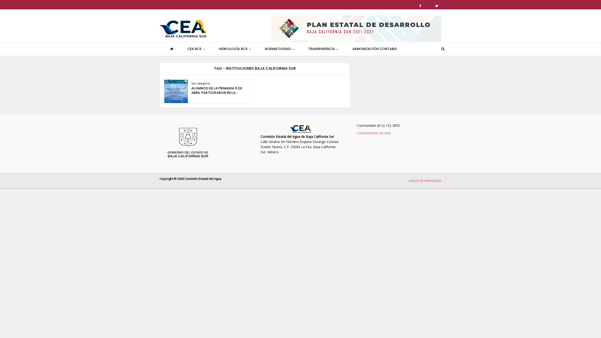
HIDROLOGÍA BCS (233, 48)
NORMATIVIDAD (278, 48)
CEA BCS (194, 48)
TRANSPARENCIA (321, 48)
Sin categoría (200, 83)
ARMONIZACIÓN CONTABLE (374, 48)
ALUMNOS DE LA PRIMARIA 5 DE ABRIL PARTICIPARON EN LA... (216, 90)
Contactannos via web (374, 133)
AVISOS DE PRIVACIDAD (425, 181)
